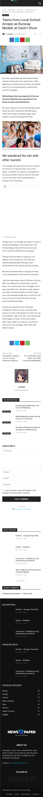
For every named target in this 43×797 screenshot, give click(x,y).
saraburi (10, 34)
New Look (20, 10)
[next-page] (7, 438)
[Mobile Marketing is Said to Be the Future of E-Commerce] (8, 419)
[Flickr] (21, 779)
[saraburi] (3, 34)
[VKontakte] (33, 779)
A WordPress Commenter (11, 594)
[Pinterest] (22, 40)
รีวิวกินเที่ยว (11, 10)
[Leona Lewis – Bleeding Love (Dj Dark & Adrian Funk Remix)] (8, 561)
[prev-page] (3, 438)
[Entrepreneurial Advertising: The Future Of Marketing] (8, 409)
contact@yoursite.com (19, 763)
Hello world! (27, 594)
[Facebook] (12, 40)
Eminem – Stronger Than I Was (27, 536)
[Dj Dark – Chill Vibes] (8, 550)
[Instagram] (27, 779)
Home (4, 10)
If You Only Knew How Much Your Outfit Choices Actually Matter (32, 358)
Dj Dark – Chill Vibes (23, 547)
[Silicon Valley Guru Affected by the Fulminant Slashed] (8, 573)
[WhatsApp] (27, 40)
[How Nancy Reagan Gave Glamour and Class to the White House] (8, 430)
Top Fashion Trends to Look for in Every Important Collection (10, 358)
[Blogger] (10, 779)
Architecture (6, 411)
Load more (20, 581)
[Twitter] (17, 40)
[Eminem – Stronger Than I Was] (8, 539)
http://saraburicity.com (21, 390)
